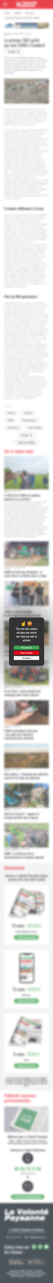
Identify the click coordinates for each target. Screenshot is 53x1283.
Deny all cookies (26, 652)
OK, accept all (26, 647)
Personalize (26, 658)
